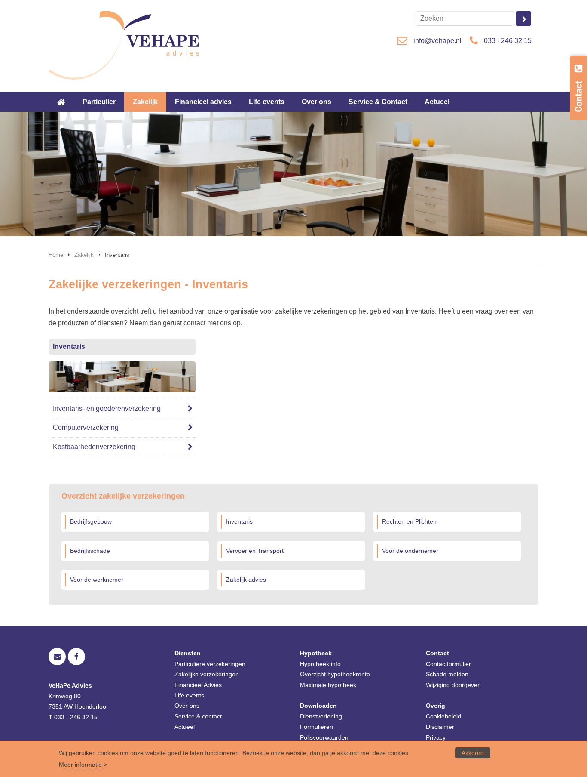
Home (56, 255)
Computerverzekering (86, 427)
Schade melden (447, 674)
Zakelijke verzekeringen (206, 674)
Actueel (184, 726)
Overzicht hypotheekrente (335, 674)
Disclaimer (440, 726)
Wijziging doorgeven (453, 684)
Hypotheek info (320, 663)
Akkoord (473, 752)
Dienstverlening (321, 716)
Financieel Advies (198, 684)
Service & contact (198, 716)
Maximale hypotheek (328, 684)
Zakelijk (84, 255)
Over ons (186, 705)
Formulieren (316, 726)
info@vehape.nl (437, 40)
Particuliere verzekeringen (209, 663)
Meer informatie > (83, 764)
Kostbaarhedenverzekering (94, 446)
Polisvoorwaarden (324, 737)
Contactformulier (448, 663)
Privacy (436, 737)
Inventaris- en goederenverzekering (107, 408)
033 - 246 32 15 (508, 40)
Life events (189, 695)
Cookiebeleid (443, 716)
